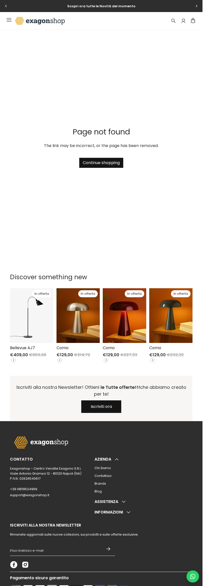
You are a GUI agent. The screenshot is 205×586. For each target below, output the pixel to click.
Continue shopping (101, 163)
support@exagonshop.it (29, 495)
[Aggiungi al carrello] (45, 335)
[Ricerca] (174, 21)
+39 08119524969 (23, 489)
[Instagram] (25, 564)
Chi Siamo (102, 468)
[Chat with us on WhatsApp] (192, 576)
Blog (98, 491)
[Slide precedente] (6, 6)
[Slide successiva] (196, 6)
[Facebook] (14, 564)
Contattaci (103, 475)
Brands (100, 483)
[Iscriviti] (108, 549)
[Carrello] (193, 20)
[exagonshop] (39, 21)
